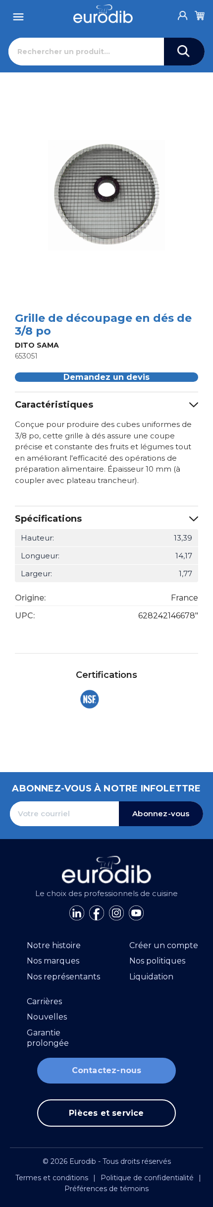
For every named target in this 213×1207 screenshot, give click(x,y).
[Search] (184, 51)
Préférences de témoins (106, 1188)
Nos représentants (63, 976)
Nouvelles (47, 1017)
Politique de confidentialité (147, 1177)
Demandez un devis (106, 377)
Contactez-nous (107, 1070)
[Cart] (200, 13)
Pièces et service (106, 1113)
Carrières (44, 1001)
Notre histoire (54, 945)
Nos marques (53, 961)
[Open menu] (18, 14)
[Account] (183, 12)
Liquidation (151, 976)
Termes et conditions (51, 1177)
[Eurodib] (103, 13)
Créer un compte (163, 945)
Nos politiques (157, 961)
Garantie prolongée (48, 1038)
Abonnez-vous (160, 813)
